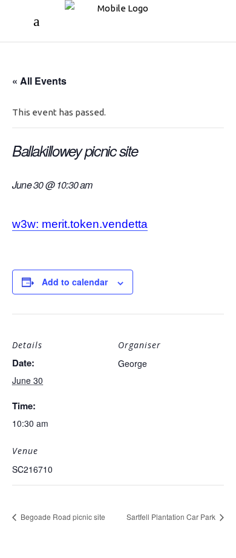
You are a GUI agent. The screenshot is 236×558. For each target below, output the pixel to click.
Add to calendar (75, 282)
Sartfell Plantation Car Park (171, 516)
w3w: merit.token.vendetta (80, 224)
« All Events (39, 81)
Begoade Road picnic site (62, 516)
